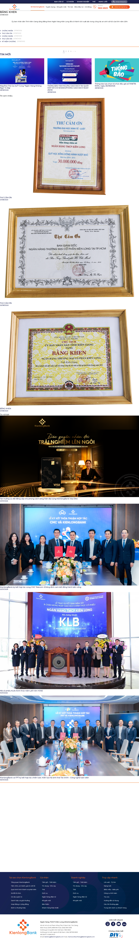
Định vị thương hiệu (18, 908)
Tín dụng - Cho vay (49, 886)
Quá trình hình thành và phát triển (23, 889)
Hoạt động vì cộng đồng (20, 904)
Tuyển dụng (50, 7)
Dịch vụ (45, 893)
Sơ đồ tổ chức (16, 893)
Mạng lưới (103, 1)
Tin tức (70, 7)
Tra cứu (106, 897)
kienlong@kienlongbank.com (54, 937)
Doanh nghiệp (83, 1)
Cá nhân (70, 1)
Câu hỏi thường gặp (111, 904)
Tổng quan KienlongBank (20, 882)
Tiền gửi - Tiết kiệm (49, 882)
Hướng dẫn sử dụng (111, 900)
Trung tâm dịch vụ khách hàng (115, 908)
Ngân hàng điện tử (49, 897)
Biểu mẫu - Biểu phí (111, 889)
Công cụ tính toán (110, 893)
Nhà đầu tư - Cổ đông (83, 7)
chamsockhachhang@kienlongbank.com (81, 937)
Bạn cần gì (58, 1)
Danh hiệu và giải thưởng (20, 900)
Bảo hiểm (45, 904)
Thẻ (93, 1)
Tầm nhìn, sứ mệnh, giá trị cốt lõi (23, 886)
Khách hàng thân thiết (50, 908)
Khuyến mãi (61, 7)
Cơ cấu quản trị (16, 897)
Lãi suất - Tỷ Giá (110, 882)
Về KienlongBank (37, 7)
